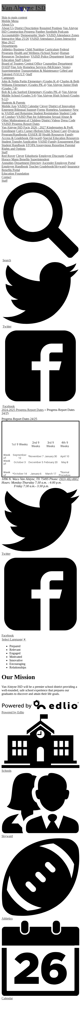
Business (18, 49)
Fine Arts (16, 67)
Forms (41, 109)
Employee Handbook (15, 166)
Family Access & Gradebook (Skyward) (38, 136)
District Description (27, 28)
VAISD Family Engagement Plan (58, 141)
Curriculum (52, 49)
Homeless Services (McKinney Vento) (46, 67)
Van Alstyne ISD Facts (16, 127)
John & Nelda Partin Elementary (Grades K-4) (30, 81)
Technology (22, 56)
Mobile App (9, 106)
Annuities (8, 163)
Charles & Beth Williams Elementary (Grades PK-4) (40, 83)
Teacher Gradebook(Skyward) (48, 166)
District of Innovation (62, 106)
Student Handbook (13, 145)
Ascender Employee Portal (58, 163)
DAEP (6, 67)
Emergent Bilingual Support (19, 109)
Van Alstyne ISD (24, 7)
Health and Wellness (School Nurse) (36, 53)
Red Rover (8, 155)
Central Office (33, 63)
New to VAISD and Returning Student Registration (40, 111)
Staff (29, 74)
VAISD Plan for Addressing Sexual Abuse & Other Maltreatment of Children (37, 118)
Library (26, 60)
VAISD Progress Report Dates (21, 124)
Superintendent (11, 70)
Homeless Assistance (59, 109)
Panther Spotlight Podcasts (52, 31)
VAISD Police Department (47, 56)
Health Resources (53, 134)
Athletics (7, 49)
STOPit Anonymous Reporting (45, 145)
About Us (8, 28)
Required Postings (51, 28)
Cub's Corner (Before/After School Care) (41, 131)
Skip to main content (14, 17)
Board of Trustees (13, 63)
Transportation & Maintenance (40, 70)
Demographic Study (33, 35)
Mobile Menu (10, 21)
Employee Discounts (51, 155)
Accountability (11, 35)
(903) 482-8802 (69, 479)
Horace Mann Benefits (16, 159)
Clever (44, 106)
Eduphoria (31, 155)
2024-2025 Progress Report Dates (23, 409)
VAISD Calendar (28, 106)
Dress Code (68, 120)
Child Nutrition (34, 49)
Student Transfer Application (19, 141)
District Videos (50, 120)
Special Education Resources (61, 138)
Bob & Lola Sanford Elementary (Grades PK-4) (31, 92)
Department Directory (27, 163)
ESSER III (34, 134)
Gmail (69, 155)
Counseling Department (57, 63)
